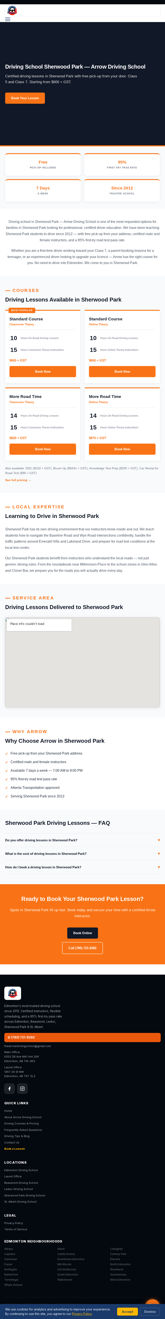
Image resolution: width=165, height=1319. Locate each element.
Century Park (118, 1254)
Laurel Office (13, 1176)
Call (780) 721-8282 (82, 948)
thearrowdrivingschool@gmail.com (27, 1046)
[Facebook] (9, 1088)
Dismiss (150, 1311)
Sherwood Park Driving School (24, 1195)
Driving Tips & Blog (17, 1136)
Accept (127, 1311)
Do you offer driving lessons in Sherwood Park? (82, 840)
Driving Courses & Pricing (21, 1123)
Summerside (118, 1274)
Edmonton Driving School (21, 1170)
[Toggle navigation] (7, 19)
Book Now (43, 371)
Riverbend (116, 1269)
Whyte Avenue (13, 1284)
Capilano (9, 1254)
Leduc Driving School (18, 1189)
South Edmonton (67, 1274)
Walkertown (64, 1279)
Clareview (10, 1259)
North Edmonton (120, 1264)
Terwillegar (11, 1279)
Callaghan (116, 1248)
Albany (8, 1248)
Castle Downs (66, 1254)
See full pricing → (18, 480)
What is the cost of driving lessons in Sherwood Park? (82, 853)
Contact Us (11, 1142)
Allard (60, 1248)
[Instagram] (22, 1088)
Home (8, 1110)
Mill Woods (64, 1264)
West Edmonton (120, 1279)
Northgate (10, 1269)
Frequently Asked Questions (23, 1129)
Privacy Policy (13, 1223)
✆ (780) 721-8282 (21, 1037)
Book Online (82, 933)
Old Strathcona (66, 1269)
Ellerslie (115, 1259)
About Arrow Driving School (22, 1117)
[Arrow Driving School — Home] (82, 10)
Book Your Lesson (25, 98)
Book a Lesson (14, 1148)
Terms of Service (15, 1229)
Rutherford (11, 1274)
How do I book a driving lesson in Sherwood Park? (82, 867)
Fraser (8, 1264)
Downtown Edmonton (70, 1259)
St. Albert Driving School (20, 1201)
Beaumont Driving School (21, 1182)
